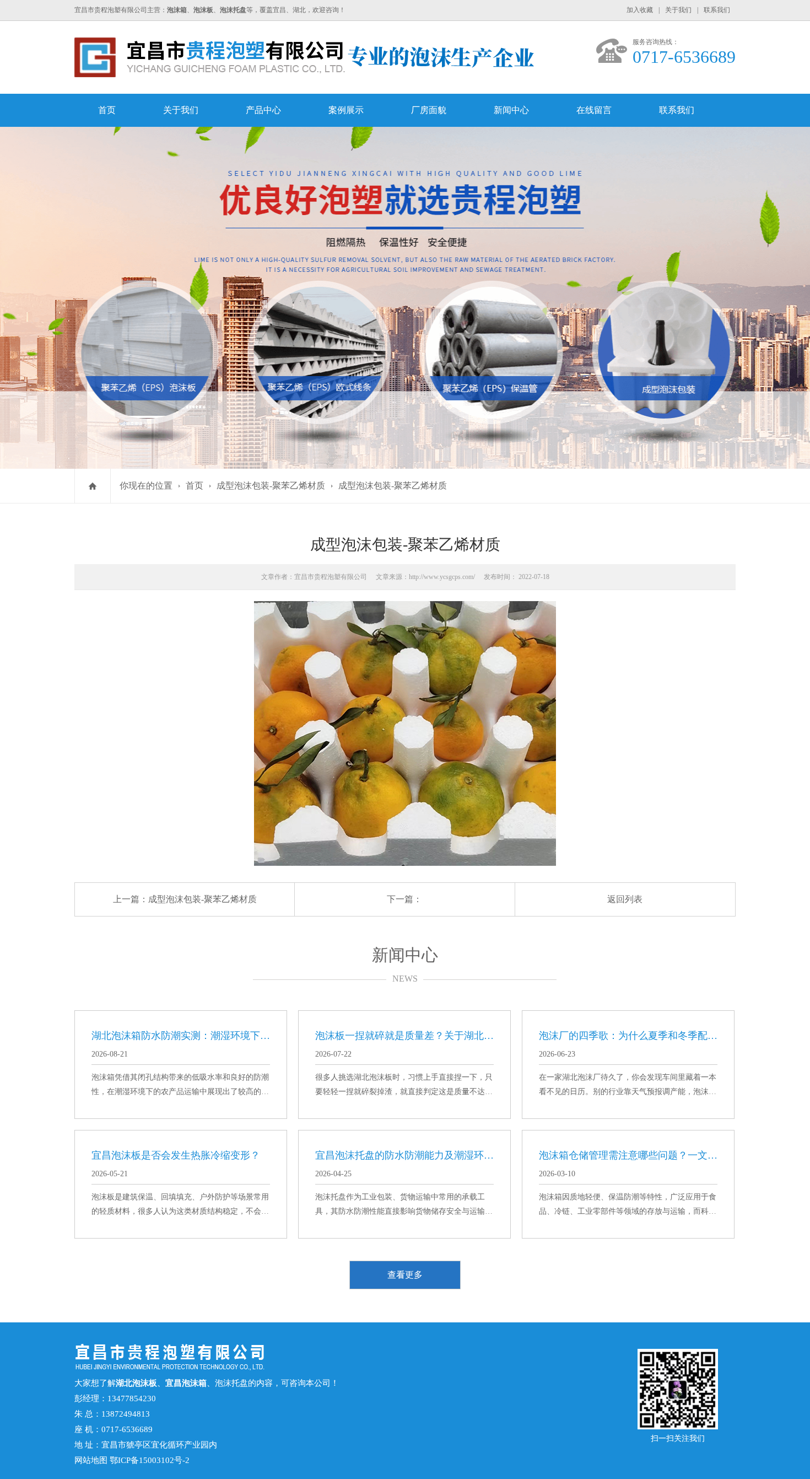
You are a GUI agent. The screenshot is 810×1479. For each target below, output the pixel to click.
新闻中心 (511, 110)
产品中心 (263, 110)
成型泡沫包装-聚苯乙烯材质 (271, 485)
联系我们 (717, 10)
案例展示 (346, 110)
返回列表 (624, 899)
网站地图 (90, 1460)
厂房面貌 (428, 110)
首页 (107, 110)
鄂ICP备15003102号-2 (150, 1460)
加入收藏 (640, 10)
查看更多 (405, 1274)
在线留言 (594, 110)
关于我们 (678, 10)
